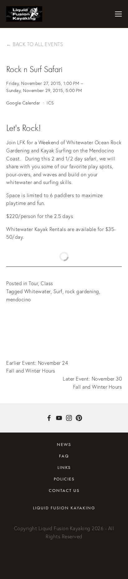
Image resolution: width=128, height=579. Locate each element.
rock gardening (82, 291)
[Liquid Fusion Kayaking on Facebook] (49, 418)
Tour (33, 283)
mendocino (18, 299)
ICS (50, 103)
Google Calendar (23, 103)
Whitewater (37, 291)
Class (47, 283)
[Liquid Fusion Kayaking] (59, 418)
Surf (57, 291)
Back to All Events (38, 44)
